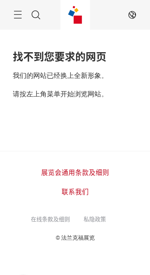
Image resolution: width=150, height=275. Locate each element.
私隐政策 (95, 219)
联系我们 (75, 191)
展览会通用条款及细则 (75, 172)
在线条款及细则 (50, 219)
